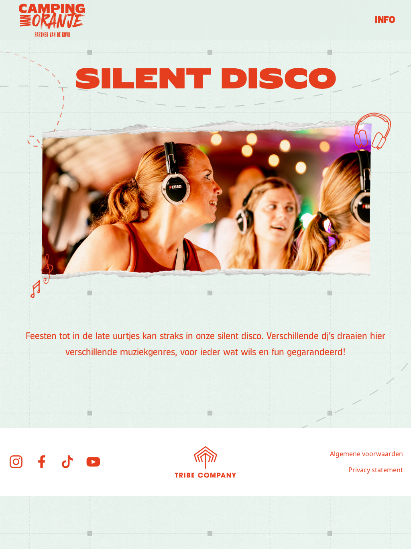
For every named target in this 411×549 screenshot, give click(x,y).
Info (385, 20)
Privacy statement (375, 469)
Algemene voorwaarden (366, 453)
